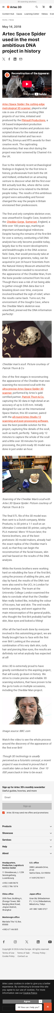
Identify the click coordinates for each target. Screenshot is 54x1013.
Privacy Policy (39, 953)
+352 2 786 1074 (10, 886)
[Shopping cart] (43, 6)
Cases (19, 14)
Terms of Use (8, 953)
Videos (44, 14)
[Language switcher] (50, 6)
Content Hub (8, 14)
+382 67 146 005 (10, 929)
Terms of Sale (23, 953)
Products (7, 826)
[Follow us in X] (26, 941)
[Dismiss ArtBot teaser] (40, 1001)
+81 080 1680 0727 (38, 909)
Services (6, 839)
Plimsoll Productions (33, 120)
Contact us (23, 956)
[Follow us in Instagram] (15, 941)
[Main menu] (3, 6)
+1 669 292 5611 (37, 878)
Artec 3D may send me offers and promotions (28, 813)
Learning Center (31, 14)
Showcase (7, 833)
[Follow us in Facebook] (3, 941)
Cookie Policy (8, 956)
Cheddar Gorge (15, 221)
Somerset (31, 221)
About (5, 853)
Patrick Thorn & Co (33, 396)
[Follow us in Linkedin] (38, 941)
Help (4, 846)
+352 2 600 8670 (10, 883)
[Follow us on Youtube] (50, 941)
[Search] (36, 6)
